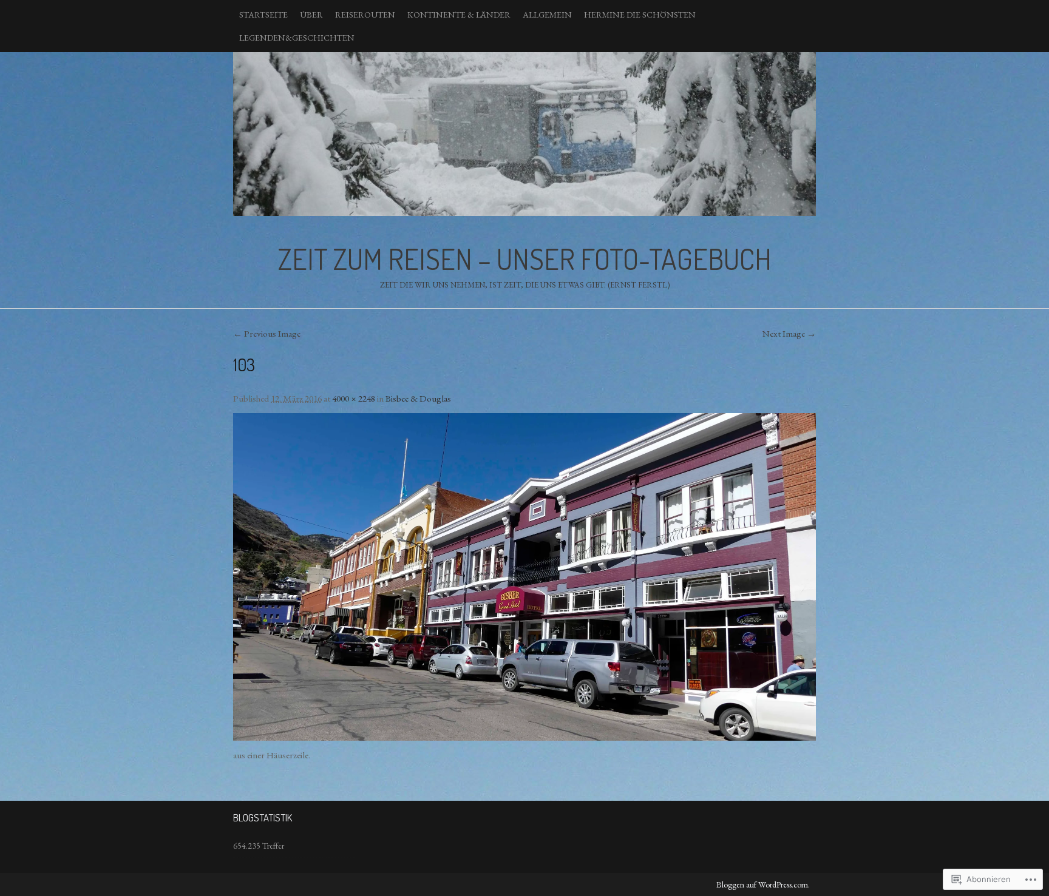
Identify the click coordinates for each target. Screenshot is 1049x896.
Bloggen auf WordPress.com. (763, 884)
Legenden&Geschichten (297, 37)
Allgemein (547, 14)
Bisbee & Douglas (418, 398)
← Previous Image (266, 334)
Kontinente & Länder (459, 14)
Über (311, 14)
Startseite (263, 14)
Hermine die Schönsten (640, 14)
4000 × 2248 (353, 398)
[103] (524, 577)
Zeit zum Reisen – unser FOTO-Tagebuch (524, 134)
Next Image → (789, 334)
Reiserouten (365, 14)
